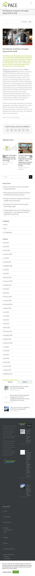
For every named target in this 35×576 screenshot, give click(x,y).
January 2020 (7, 300)
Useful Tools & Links (9, 549)
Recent (25, 382)
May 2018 (6, 354)
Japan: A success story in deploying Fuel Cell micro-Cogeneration (19, 408)
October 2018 (7, 339)
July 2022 (6, 258)
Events (5, 224)
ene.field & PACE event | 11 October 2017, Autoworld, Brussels (19, 387)
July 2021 (6, 270)
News (18, 117)
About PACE (7, 517)
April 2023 (6, 246)
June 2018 (6, 351)
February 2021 (8, 277)
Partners (6, 537)
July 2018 (6, 347)
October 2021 (7, 262)
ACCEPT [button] (16, 572)
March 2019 (7, 327)
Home (5, 511)
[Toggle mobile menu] (31, 3)
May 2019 (6, 320)
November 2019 (8, 304)
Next (30, 22)
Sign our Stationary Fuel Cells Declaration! (9, 556)
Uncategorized (8, 232)
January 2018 (7, 366)
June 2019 (6, 316)
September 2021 (8, 266)
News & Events (7, 522)
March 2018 (7, 362)
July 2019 (6, 312)
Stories (5, 543)
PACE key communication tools (8, 530)
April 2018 (6, 358)
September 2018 (8, 343)
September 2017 (8, 374)
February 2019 (8, 331)
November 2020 (8, 281)
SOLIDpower (6, 69)
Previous (24, 22)
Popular (10, 382)
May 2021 (6, 273)
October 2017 (7, 370)
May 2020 (6, 289)
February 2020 (8, 296)
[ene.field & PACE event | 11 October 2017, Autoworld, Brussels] (6, 386)
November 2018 (8, 335)
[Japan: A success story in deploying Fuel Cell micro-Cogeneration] (6, 407)
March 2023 (7, 250)
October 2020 (7, 285)
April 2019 (6, 324)
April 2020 (6, 293)
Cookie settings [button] (7, 572)
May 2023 (6, 242)
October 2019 (7, 308)
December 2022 (8, 254)
